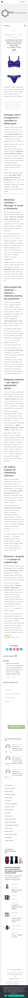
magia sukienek (9, 791)
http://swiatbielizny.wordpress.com (13, 193)
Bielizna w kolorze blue (11, 108)
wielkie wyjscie (8, 837)
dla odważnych (8, 785)
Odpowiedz (13, 677)
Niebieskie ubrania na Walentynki (14, 101)
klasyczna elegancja (10, 788)
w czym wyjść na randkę (11, 834)
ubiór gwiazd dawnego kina (11, 825)
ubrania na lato (8, 828)
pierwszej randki (8, 340)
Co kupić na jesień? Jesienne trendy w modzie (16, 920)
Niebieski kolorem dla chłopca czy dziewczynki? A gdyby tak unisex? (15, 974)
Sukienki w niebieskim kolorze (13, 104)
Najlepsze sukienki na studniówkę (17, 891)
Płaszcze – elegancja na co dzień (17, 935)
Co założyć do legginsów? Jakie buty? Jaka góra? (17, 906)
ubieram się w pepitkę (10, 822)
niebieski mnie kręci (11, 34)
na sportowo (8, 800)
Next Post (14, 978)
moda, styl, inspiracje (10, 794)
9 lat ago (8, 677)
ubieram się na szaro (10, 819)
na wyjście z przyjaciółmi (11, 803)
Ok (5, 995)
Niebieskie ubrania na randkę (13, 106)
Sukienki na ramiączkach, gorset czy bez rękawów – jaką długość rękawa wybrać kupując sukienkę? (13, 870)
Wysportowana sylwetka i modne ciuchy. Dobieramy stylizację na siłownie (13, 983)
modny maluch (8, 797)
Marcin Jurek (15, 52)
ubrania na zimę (9, 831)
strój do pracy (8, 816)
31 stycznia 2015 (15, 36)
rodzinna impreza (9, 810)
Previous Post (15, 970)
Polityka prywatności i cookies (16, 995)
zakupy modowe (9, 840)
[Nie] (26, 991)
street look (7, 813)
